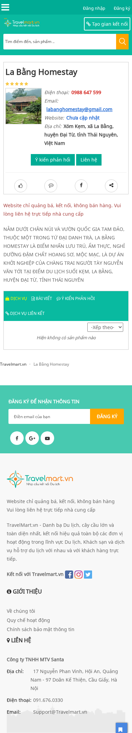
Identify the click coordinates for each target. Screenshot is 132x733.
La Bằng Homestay (41, 71)
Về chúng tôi (21, 611)
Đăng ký (122, 8)
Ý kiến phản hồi (78, 298)
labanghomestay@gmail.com (79, 109)
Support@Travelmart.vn (60, 712)
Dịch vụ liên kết (27, 313)
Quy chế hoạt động (28, 620)
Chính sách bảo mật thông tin (40, 629)
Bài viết (43, 298)
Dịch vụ (18, 298)
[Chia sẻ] (111, 185)
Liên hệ (89, 159)
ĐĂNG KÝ (107, 416)
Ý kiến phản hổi (52, 159)
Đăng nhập (94, 8)
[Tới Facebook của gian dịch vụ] (81, 185)
